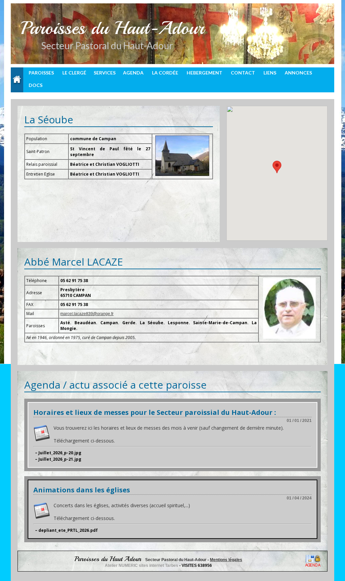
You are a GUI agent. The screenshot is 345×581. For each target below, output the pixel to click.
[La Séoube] (182, 155)
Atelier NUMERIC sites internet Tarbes (142, 565)
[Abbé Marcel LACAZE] (289, 308)
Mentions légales (226, 559)
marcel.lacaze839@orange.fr (87, 313)
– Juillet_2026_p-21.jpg (58, 459)
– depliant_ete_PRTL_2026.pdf (66, 530)
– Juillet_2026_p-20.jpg (58, 453)
